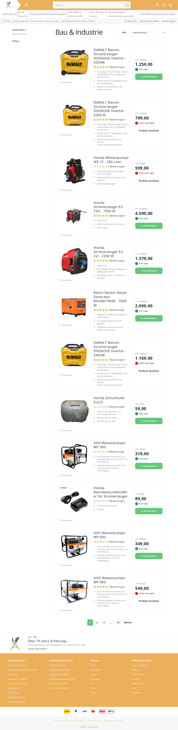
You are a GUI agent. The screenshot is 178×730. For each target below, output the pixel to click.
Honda (94, 674)
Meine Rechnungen (17, 702)
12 (118, 622)
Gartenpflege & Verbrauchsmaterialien (121, 14)
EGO (93, 683)
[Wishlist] (164, 5)
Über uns (136, 670)
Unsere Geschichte (37, 649)
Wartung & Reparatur (59, 683)
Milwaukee (95, 679)
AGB (134, 688)
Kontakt (135, 679)
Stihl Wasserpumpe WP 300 (109, 444)
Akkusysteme (37, 14)
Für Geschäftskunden (59, 688)
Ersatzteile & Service (61, 660)
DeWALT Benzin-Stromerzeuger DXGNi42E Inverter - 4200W (110, 56)
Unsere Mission (139, 674)
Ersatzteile (131, 21)
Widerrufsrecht (93, 721)
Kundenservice (16, 660)
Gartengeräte (9, 14)
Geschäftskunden (149, 21)
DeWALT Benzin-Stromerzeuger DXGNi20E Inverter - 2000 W (110, 108)
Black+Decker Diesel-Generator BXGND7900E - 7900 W (111, 298)
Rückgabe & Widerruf (17, 679)
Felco (93, 688)
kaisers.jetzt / (19, 30)
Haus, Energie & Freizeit (98, 14)
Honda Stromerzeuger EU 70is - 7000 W (108, 206)
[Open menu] (26, 5)
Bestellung (13, 674)
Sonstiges (170, 14)
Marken (95, 660)
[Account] (157, 5)
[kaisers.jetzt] (8, 5)
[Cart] (170, 5)
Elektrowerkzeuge (155, 14)
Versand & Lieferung (17, 665)
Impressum (137, 692)
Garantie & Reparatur (18, 683)
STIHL (93, 665)
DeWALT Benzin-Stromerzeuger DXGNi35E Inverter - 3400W (110, 348)
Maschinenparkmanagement (62, 679)
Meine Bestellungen (17, 697)
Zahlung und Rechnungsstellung (22, 670)
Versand (57, 721)
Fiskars (94, 692)
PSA (65, 14)
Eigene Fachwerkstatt (59, 674)
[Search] (127, 5)
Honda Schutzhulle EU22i (109, 400)
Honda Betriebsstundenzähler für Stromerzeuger (111, 492)
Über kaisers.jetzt (142, 660)
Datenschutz (137, 683)
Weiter (128, 622)
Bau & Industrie (22, 14)
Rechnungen (169, 21)
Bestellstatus (14, 688)
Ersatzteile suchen (58, 665)
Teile (142, 14)
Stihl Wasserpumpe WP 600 (109, 534)
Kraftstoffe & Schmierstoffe (75, 14)
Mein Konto (13, 692)
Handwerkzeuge (54, 14)
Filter (124, 32)
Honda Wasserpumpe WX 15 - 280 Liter (111, 159)
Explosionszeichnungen (60, 670)
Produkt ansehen (149, 130)
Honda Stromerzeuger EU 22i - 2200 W (108, 251)
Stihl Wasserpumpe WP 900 (109, 579)
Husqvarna (96, 670)
